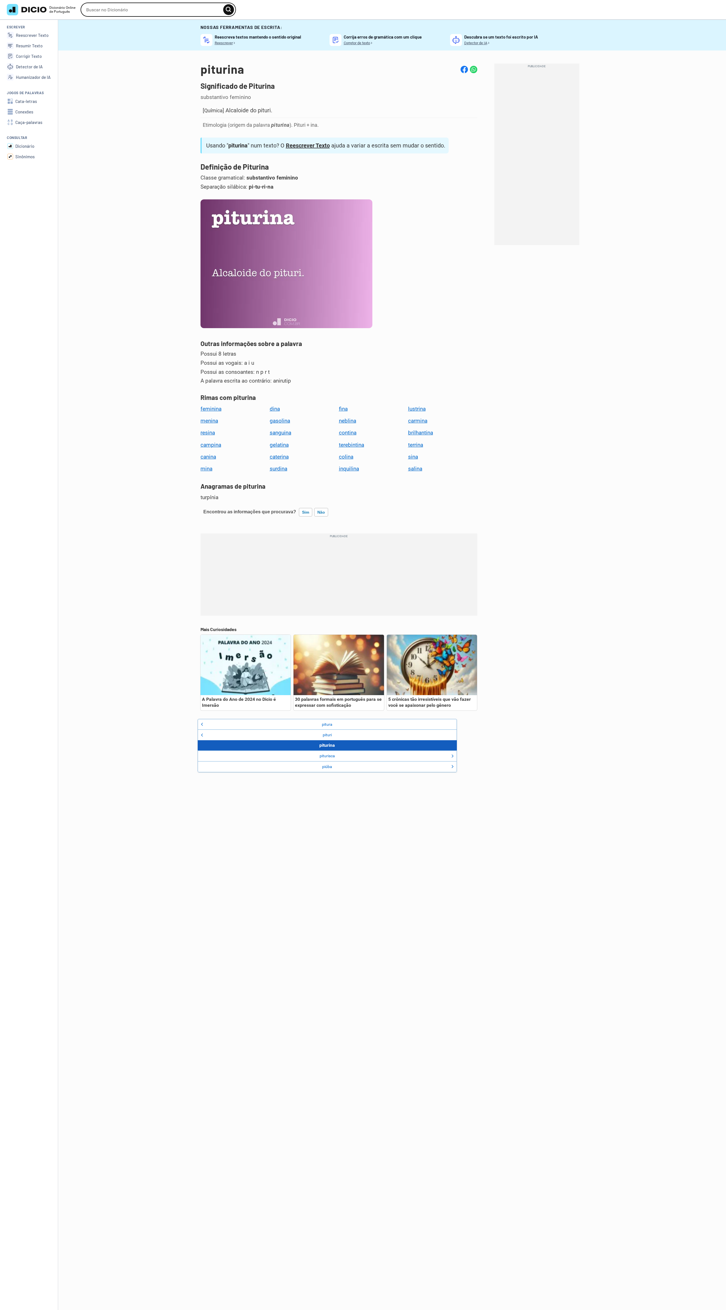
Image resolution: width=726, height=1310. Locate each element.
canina (208, 457)
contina (347, 433)
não (321, 512)
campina (211, 445)
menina (209, 421)
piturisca (327, 756)
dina (275, 409)
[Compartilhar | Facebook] (464, 69)
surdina (278, 469)
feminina (211, 409)
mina (206, 469)
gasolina (280, 421)
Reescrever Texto (308, 145)
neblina (347, 421)
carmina (417, 421)
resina (208, 433)
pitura (327, 724)
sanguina (280, 433)
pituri (327, 735)
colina (346, 457)
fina (343, 409)
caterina (279, 457)
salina (415, 469)
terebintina (351, 445)
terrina (415, 445)
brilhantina (420, 433)
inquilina (349, 469)
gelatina (279, 445)
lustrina (417, 409)
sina (413, 457)
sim (305, 512)
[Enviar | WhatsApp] (473, 69)
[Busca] (228, 9)
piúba (327, 766)
